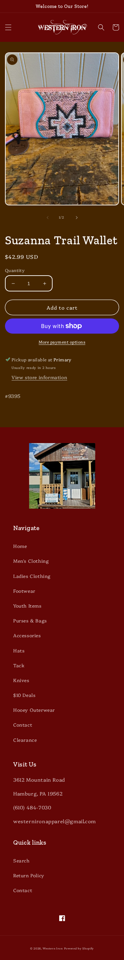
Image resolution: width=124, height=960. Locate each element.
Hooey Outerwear (34, 709)
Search (21, 860)
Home (20, 546)
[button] (8, 27)
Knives (21, 680)
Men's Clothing (31, 560)
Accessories (27, 635)
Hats (18, 650)
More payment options (62, 342)
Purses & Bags (30, 620)
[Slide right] (76, 217)
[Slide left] (47, 217)
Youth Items (27, 605)
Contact (22, 724)
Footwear (24, 590)
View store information (39, 377)
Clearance (25, 739)
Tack (18, 665)
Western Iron (52, 948)
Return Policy (28, 875)
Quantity (14, 270)
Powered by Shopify (79, 948)
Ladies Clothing (32, 576)
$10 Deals (24, 695)
